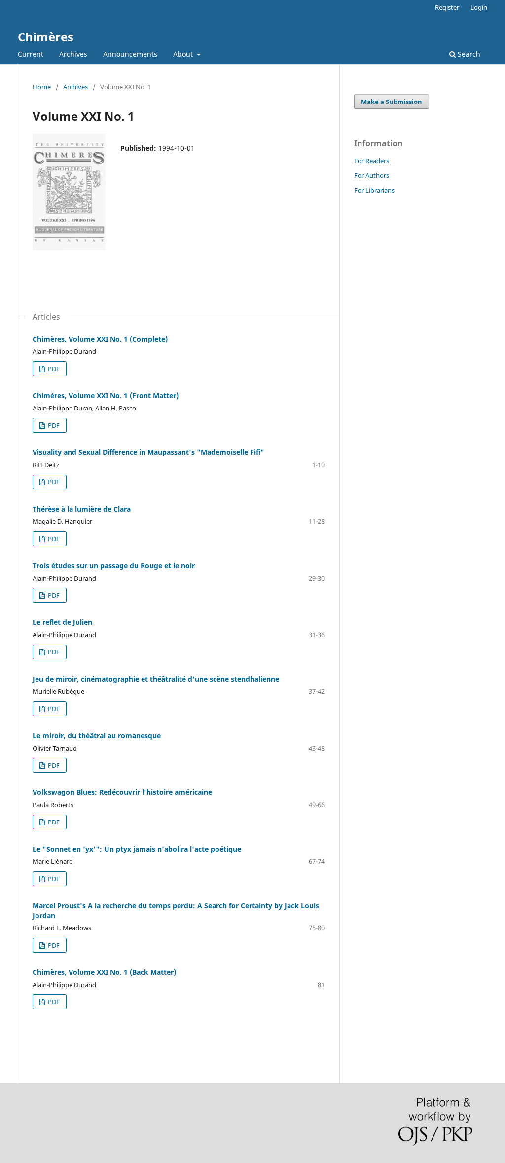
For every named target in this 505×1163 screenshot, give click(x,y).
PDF (53, 368)
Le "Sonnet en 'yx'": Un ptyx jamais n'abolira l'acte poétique (137, 849)
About (184, 54)
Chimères (45, 37)
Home (42, 86)
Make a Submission (391, 101)
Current (30, 54)
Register (447, 7)
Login (478, 7)
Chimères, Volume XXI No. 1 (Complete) (100, 338)
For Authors (371, 175)
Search (468, 54)
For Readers (371, 160)
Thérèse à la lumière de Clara (82, 508)
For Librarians (374, 190)
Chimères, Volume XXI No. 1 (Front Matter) (106, 395)
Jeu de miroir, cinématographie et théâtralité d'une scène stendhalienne (156, 679)
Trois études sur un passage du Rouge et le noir (114, 565)
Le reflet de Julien (62, 622)
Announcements (130, 54)
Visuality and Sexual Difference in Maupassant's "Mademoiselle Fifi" (148, 452)
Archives (73, 54)
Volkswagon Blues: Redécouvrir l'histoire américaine (122, 792)
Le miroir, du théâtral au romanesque (97, 735)
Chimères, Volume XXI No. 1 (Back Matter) (104, 972)
